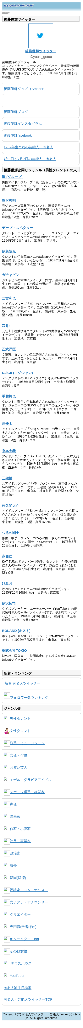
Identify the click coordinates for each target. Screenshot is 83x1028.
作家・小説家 (20, 829)
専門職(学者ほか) (23, 927)
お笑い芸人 (18, 767)
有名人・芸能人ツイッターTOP (28, 999)
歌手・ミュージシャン (27, 743)
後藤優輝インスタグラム (23, 124)
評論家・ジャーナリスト (29, 890)
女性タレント (20, 731)
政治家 (15, 853)
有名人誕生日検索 (17, 988)
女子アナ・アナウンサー (29, 902)
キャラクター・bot (24, 939)
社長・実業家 (20, 841)
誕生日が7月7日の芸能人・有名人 (30, 159)
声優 (13, 804)
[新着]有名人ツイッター (22, 683)
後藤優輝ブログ (16, 112)
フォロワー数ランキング (29, 698)
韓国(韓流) (18, 878)
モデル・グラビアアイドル (31, 780)
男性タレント (20, 719)
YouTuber (17, 976)
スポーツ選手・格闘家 (27, 792)
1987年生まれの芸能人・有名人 (28, 147)
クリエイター (20, 914)
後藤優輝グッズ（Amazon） (26, 89)
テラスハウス (21, 963)
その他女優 (18, 951)
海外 (13, 865)
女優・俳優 (18, 755)
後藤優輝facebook (18, 135)
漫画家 (15, 816)
